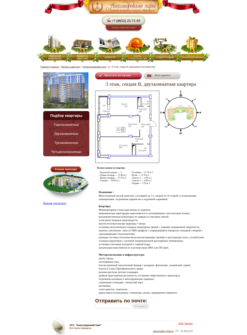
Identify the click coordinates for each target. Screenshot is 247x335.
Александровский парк (94, 67)
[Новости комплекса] (108, 48)
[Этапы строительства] (136, 48)
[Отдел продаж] (164, 48)
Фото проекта (163, 75)
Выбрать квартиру (70, 67)
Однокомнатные (66, 124)
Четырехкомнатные (66, 152)
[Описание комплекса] (52, 48)
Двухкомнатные (66, 133)
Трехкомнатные (66, 143)
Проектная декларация (117, 75)
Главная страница (49, 67)
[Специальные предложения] (194, 48)
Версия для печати (54, 203)
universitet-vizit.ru (163, 331)
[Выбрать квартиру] (81, 48)
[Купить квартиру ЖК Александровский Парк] (123, 13)
